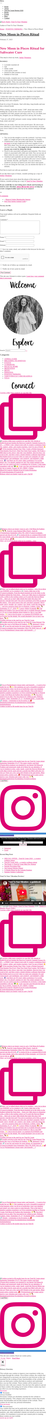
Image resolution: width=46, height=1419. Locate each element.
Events (6, 14)
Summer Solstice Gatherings (13, 872)
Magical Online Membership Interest (18, 199)
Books (6, 12)
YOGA (6, 378)
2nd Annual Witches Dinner (13, 868)
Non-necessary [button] (5, 1404)
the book (7, 143)
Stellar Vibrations (25, 57)
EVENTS (7, 363)
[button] (1, 3)
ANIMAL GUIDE (10, 359)
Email (2, 241)
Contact (7, 18)
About (6, 8)
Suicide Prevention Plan (12, 866)
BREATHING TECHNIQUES (15, 361)
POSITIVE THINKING (14, 29)
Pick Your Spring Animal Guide (15, 201)
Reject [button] (8, 1358)
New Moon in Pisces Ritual (19, 34)
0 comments (4, 196)
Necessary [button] (3, 1391)
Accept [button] (3, 1358)
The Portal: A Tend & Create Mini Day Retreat (20, 864)
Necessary (6, 1393)
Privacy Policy (11, 908)
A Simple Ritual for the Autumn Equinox (18, 870)
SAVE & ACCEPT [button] (6, 1418)
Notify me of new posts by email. (14, 269)
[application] (23, 892)
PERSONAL (8, 372)
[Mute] (40, 903)
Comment (4, 220)
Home (6, 7)
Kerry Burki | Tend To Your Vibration (21, 906)
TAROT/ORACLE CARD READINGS (18, 376)
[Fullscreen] (43, 903)
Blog (6, 16)
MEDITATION (9, 368)
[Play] (3, 903)
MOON (7, 370)
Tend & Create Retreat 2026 (13, 10)
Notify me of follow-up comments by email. (17, 265)
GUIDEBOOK (9, 364)
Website (2, 245)
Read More (16, 1358)
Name (2, 237)
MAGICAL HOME (11, 366)
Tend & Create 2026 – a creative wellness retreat (20, 862)
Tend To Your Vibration (34, 181)
